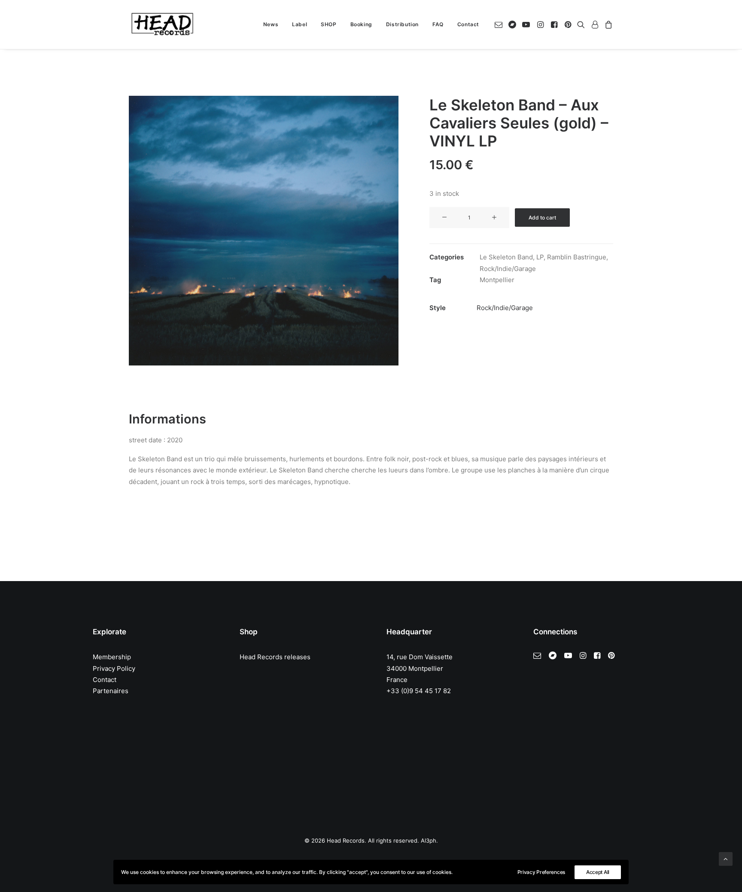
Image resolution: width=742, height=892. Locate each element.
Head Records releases (275, 657)
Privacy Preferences (541, 872)
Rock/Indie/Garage (508, 269)
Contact (468, 24)
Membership (112, 657)
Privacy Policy (114, 668)
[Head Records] (162, 24)
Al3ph (428, 840)
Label (299, 24)
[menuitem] (270, 24)
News (270, 24)
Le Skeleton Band (506, 257)
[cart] (607, 24)
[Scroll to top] (726, 858)
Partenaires (110, 691)
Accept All (597, 872)
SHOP (328, 24)
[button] (500, 24)
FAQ (438, 24)
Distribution (402, 24)
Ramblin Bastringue (576, 257)
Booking (361, 24)
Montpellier (497, 280)
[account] (595, 24)
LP (540, 257)
